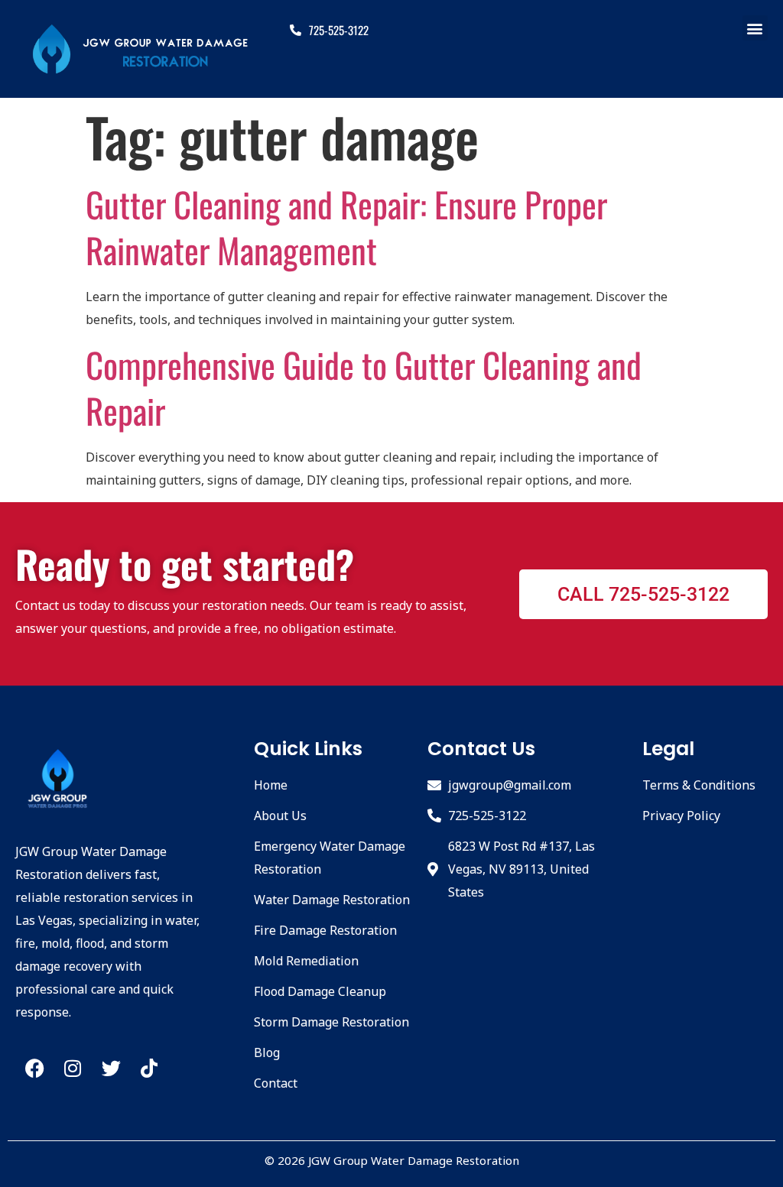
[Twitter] (111, 1068)
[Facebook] (34, 1068)
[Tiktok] (149, 1068)
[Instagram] (73, 1068)
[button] (755, 28)
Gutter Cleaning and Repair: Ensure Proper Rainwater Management (346, 226)
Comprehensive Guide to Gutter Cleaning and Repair (364, 387)
